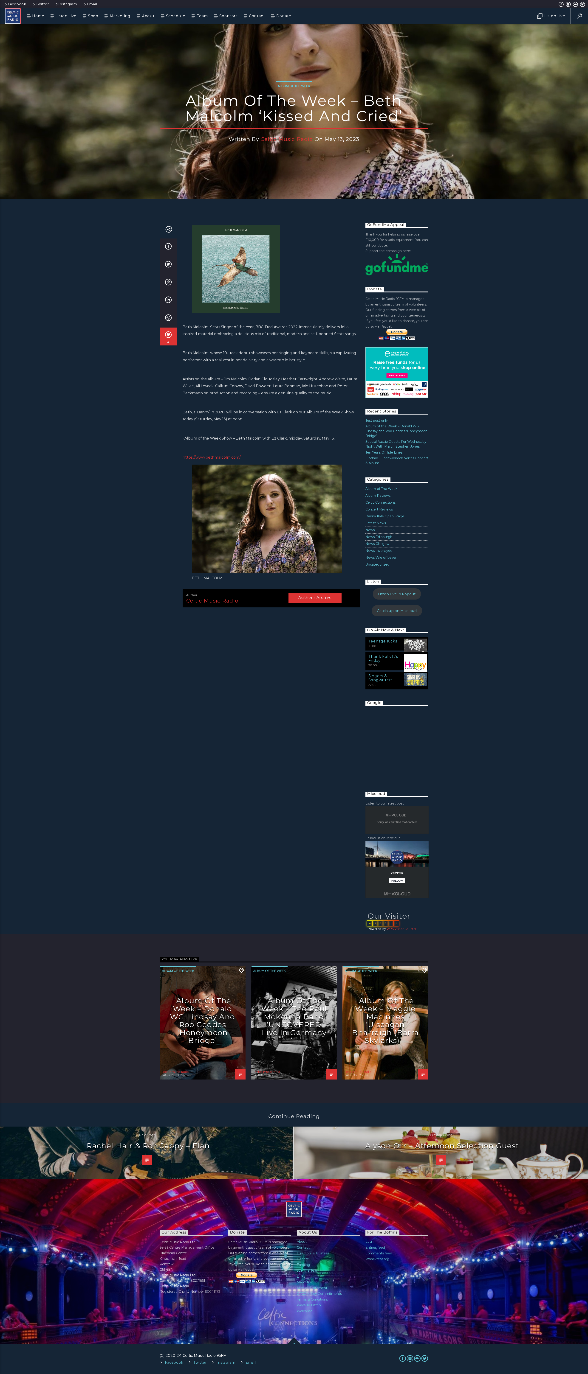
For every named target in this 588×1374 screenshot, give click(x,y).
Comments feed (378, 1253)
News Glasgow (377, 544)
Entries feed (375, 1247)
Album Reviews (377, 496)
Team (202, 16)
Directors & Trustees (313, 1253)
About (148, 16)
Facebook (17, 4)
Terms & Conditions (312, 1299)
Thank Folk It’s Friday (383, 658)
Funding (303, 1265)
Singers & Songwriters (380, 678)
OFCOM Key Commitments (319, 1294)
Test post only (376, 420)
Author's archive (315, 597)
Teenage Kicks (382, 641)
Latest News (375, 523)
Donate (283, 16)
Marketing (120, 16)
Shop (93, 16)
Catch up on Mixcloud (397, 610)
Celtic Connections (380, 502)
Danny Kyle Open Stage (384, 516)
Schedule (175, 16)
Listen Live (66, 16)
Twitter (42, 4)
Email (92, 4)
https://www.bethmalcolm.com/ (211, 457)
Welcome (304, 1311)
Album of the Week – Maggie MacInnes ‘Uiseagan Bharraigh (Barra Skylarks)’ (385, 1020)
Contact (257, 16)
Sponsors (228, 16)
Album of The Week (294, 86)
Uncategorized (377, 564)
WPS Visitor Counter (401, 929)
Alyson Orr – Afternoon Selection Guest (442, 1145)
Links (301, 1276)
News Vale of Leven (381, 557)
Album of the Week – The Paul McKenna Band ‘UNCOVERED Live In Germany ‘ (294, 1020)
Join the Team (308, 1270)
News (370, 530)
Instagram (67, 4)
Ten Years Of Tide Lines (383, 452)
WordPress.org (377, 1259)
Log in (370, 1241)
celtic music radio (287, 139)
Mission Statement (312, 1288)
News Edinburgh (378, 537)
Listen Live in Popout (397, 594)
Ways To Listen (309, 1305)
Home (38, 16)
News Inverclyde (378, 551)
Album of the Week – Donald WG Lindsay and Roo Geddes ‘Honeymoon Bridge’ (396, 431)
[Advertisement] (399, 744)
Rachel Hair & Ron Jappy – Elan (148, 1145)
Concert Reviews (379, 509)
